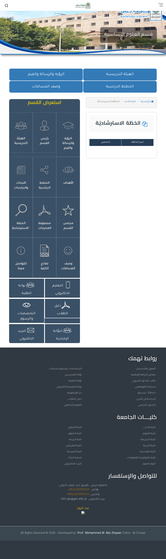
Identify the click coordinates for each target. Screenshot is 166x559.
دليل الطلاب (74, 399)
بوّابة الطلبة (75, 381)
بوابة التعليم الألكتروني (69, 387)
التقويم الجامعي (73, 405)
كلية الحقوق (75, 433)
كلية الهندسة (147, 451)
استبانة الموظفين (145, 387)
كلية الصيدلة (74, 451)
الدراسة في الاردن (145, 399)
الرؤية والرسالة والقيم (46, 74)
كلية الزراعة (75, 439)
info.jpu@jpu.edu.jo (74, 499)
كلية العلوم (149, 433)
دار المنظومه (74, 393)
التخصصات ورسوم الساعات (65, 368)
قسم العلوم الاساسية (128, 35)
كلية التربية (149, 445)
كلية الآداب (130, 101)
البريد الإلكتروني (73, 464)
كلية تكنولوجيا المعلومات (141, 457)
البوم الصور (149, 464)
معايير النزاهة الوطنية (143, 375)
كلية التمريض (74, 445)
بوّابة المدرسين (73, 375)
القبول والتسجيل (145, 368)
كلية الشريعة (147, 439)
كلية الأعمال (75, 427)
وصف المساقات (46, 87)
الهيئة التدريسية (120, 74)
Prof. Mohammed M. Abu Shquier (99, 533)
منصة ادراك (75, 457)
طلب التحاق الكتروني (143, 381)
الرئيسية (146, 101)
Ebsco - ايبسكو (146, 393)
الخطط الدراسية (120, 87)
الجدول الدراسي (146, 405)
